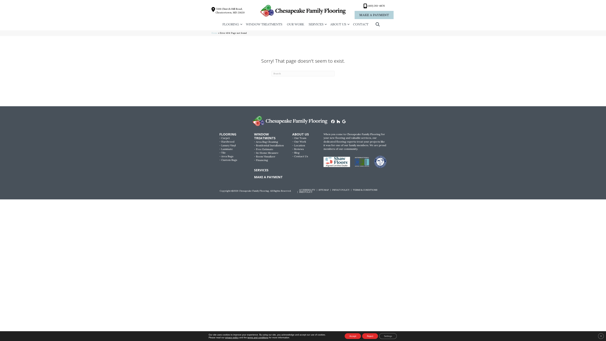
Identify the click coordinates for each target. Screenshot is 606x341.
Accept (352, 336)
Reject (370, 336)
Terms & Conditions (365, 190)
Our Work (295, 24)
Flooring (231, 24)
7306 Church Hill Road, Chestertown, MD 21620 (230, 10)
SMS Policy (305, 192)
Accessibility (307, 190)
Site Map (324, 190)
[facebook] (333, 122)
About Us (338, 24)
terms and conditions (257, 337)
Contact (360, 24)
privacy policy (232, 337)
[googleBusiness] (344, 122)
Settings (388, 336)
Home (214, 33)
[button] (241, 24)
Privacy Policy (341, 190)
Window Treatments (264, 24)
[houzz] (338, 122)
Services (316, 24)
